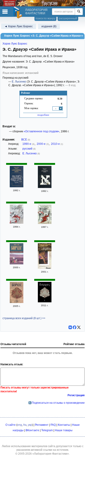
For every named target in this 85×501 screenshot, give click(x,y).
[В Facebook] (74, 327)
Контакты (64, 424)
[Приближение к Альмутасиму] (44, 267)
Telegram (47, 430)
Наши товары (64, 430)
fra (25, 424)
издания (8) (48, 26)
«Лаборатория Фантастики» (50, 453)
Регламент (42, 424)
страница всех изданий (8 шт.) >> (23, 318)
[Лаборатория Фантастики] (18, 12)
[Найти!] (79, 11)
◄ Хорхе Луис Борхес (19, 26)
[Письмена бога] (16, 186)
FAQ (53, 424)
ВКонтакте (32, 430)
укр (30, 424)
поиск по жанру (45, 18)
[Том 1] (16, 222)
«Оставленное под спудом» (41, 131)
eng (19, 424)
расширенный (68, 18)
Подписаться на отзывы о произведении (58, 402)
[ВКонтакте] (70, 327)
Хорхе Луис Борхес (14, 43)
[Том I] (16, 302)
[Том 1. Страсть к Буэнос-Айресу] (16, 263)
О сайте (10, 424)
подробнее (43, 114)
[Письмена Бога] (44, 187)
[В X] (79, 327)
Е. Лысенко (19, 81)
